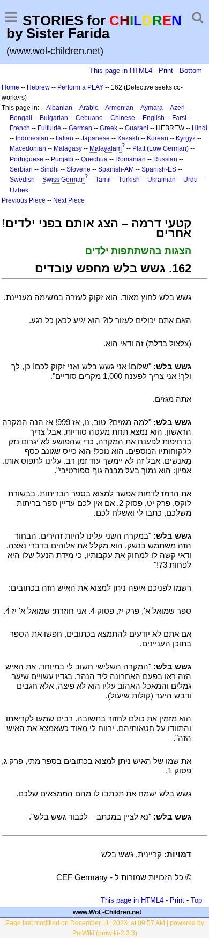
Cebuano (89, 118)
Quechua (94, 159)
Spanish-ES (158, 169)
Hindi (199, 128)
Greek (108, 128)
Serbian (21, 169)
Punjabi (62, 159)
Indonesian (32, 138)
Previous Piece (24, 200)
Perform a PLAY (80, 87)
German (80, 128)
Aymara (151, 107)
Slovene (78, 169)
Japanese (95, 138)
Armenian (119, 107)
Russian (165, 159)
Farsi (179, 118)
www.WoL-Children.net (107, 912)
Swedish (22, 179)
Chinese (122, 118)
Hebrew (38, 87)
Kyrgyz (186, 138)
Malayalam (105, 148)
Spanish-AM (116, 169)
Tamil (103, 179)
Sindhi (49, 169)
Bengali (21, 118)
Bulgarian (54, 118)
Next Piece (69, 200)
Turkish (129, 179)
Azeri (177, 107)
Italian (64, 138)
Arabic (88, 107)
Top (196, 900)
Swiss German (63, 179)
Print (166, 70)
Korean (157, 138)
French (20, 128)
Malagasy (68, 148)
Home (10, 87)
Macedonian (28, 148)
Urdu (190, 179)
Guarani (136, 128)
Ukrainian (161, 179)
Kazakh (128, 138)
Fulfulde (49, 128)
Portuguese (26, 159)
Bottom (191, 70)
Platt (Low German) (160, 148)
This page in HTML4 (120, 70)
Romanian (130, 159)
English (154, 118)
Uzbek (19, 190)
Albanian (59, 107)
